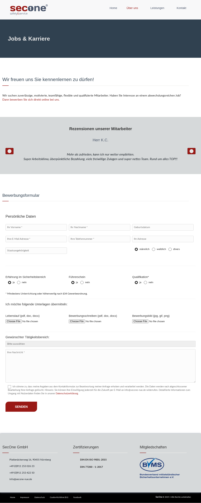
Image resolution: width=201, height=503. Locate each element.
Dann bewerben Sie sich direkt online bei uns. (31, 99)
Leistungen (157, 8)
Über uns (132, 8)
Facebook (77, 497)
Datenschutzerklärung (67, 393)
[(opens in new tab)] (160, 467)
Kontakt (181, 8)
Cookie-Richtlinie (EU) (59, 497)
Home (113, 8)
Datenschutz (39, 497)
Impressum (24, 497)
